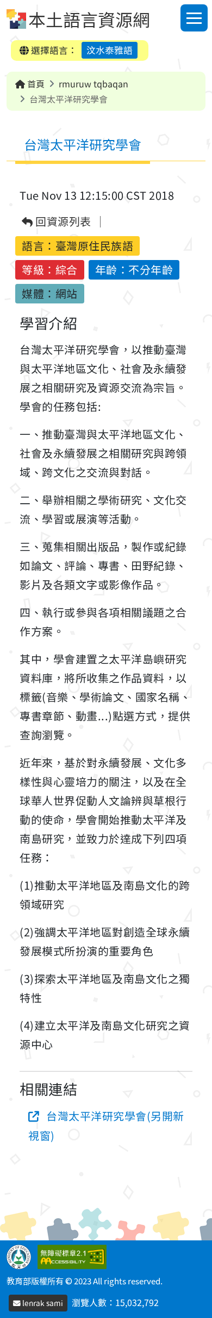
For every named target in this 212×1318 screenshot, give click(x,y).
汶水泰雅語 (109, 49)
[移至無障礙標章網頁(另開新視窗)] (74, 1255)
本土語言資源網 (89, 19)
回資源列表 (62, 221)
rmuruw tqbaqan (93, 83)
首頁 (35, 83)
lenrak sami (42, 1302)
